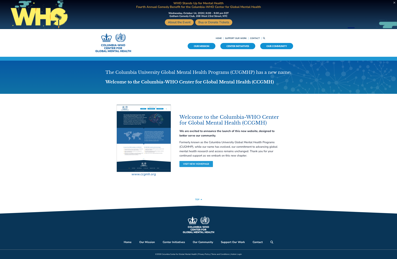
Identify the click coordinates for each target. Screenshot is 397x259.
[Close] (394, 2)
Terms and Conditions (220, 254)
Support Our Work (236, 38)
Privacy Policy (204, 254)
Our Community (276, 46)
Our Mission (201, 46)
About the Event (179, 22)
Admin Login (236, 254)
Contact (255, 38)
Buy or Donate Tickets (213, 22)
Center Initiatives (238, 46)
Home (219, 38)
